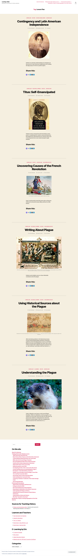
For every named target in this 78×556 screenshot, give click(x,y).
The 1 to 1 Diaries (17, 520)
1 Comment (48, 28)
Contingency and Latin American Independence (39, 23)
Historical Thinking (36, 88)
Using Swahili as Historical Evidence (21, 495)
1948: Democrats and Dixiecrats (20, 455)
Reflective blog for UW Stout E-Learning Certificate (24, 539)
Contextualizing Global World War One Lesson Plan (24, 458)
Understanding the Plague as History (21, 490)
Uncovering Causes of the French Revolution (39, 167)
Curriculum (28, 17)
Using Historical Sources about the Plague (39, 304)
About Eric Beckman (40, 1)
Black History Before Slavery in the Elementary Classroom (26, 456)
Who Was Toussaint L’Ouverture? (20, 496)
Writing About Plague (39, 230)
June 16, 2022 (40, 172)
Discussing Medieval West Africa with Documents (24, 461)
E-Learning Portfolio (17, 532)
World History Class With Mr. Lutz (20, 522)
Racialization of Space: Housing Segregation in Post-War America (60, 3)
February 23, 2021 (40, 376)
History (33, 17)
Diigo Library (16, 534)
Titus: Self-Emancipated (39, 92)
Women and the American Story (20, 507)
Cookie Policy (24, 553)
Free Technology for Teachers (19, 515)
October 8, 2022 (40, 95)
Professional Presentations (66, 1)
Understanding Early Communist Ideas (21, 477)
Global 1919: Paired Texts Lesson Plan (21, 464)
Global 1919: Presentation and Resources (22, 484)
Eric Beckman (32, 28)
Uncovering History (47, 162)
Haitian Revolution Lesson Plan (20, 466)
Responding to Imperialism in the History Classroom (24, 489)
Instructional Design (40, 17)
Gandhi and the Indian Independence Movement (23, 463)
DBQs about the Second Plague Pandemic (22, 460)
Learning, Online (6, 1)
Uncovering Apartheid (18, 481)
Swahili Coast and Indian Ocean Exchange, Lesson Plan (25, 472)
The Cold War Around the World (20, 473)
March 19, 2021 (40, 233)
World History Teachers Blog (19, 525)
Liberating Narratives (17, 518)
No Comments (47, 95)
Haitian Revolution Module (19, 537)
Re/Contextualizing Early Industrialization (22, 487)
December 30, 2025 (40, 28)
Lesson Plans (49, 17)
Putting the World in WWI (18, 486)
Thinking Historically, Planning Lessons (52, 1)
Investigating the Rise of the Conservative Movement (25, 467)
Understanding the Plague (39, 372)
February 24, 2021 (40, 310)
